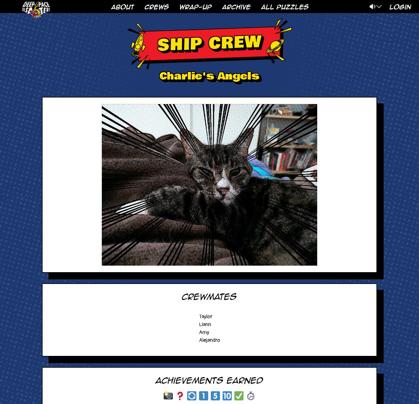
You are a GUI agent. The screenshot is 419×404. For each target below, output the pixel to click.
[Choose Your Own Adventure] (180, 395)
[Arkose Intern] (203, 395)
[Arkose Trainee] (215, 395)
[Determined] (250, 395)
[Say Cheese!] (168, 395)
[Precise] (239, 395)
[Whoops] (191, 395)
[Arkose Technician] (227, 395)
